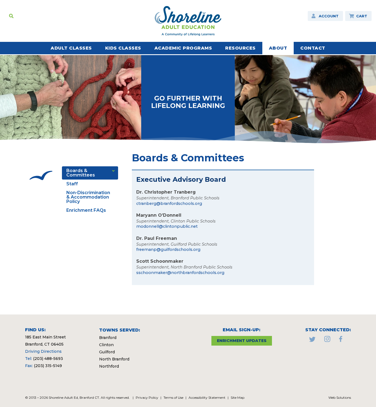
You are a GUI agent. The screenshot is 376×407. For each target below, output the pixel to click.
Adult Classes (71, 48)
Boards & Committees (80, 173)
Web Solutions (339, 397)
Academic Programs (183, 48)
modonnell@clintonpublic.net (167, 226)
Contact (312, 48)
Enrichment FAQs (86, 210)
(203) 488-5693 (48, 358)
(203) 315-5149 (48, 365)
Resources (240, 48)
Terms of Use (173, 397)
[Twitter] (312, 340)
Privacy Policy (147, 397)
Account (329, 16)
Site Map (237, 397)
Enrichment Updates (241, 340)
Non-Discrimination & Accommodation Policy (88, 197)
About (278, 48)
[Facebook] (340, 340)
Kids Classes (123, 48)
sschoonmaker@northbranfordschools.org (180, 272)
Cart (361, 16)
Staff (72, 183)
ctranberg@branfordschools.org (169, 203)
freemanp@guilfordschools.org (168, 249)
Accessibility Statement (207, 397)
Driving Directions (43, 351)
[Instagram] (327, 340)
